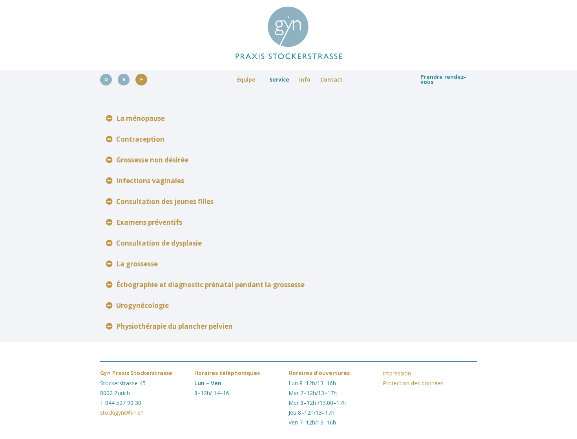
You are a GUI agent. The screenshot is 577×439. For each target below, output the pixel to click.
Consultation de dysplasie (159, 243)
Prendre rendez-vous (443, 79)
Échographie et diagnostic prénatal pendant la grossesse (210, 284)
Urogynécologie (142, 305)
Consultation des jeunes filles (165, 201)
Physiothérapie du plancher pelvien (174, 326)
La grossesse (137, 263)
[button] (288, 118)
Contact (331, 79)
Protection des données (413, 383)
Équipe (246, 79)
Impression (397, 373)
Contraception (140, 139)
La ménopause (140, 118)
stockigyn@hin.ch (122, 412)
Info (304, 79)
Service (279, 79)
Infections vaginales (150, 180)
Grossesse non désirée (152, 159)
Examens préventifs (149, 222)
